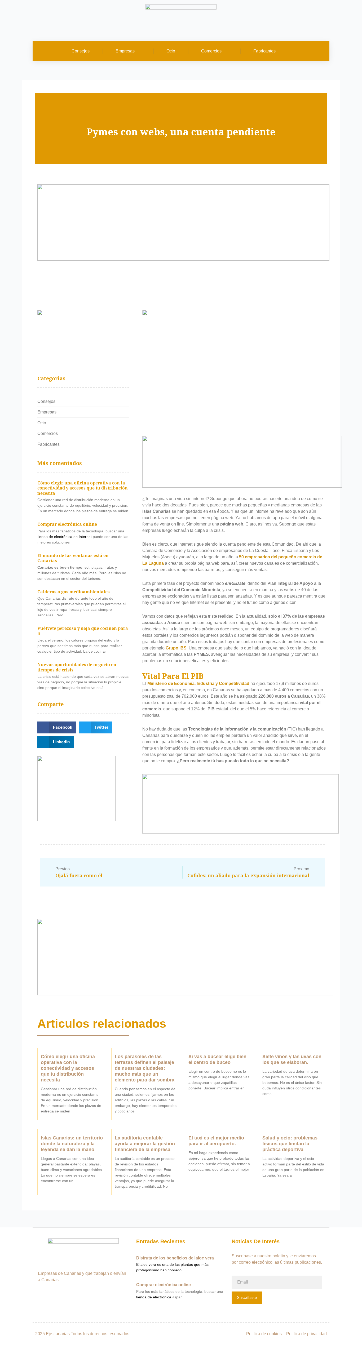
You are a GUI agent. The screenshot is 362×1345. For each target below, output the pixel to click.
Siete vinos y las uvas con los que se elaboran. (291, 1059)
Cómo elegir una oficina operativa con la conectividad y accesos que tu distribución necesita (82, 488)
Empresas (125, 51)
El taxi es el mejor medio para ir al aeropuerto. (216, 1140)
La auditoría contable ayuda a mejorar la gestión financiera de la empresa (145, 1143)
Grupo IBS (176, 648)
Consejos (81, 51)
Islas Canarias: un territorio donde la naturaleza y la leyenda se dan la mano (72, 1143)
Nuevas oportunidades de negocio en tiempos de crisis (76, 667)
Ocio (170, 51)
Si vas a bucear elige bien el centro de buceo (217, 1059)
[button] (322, 51)
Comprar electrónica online (67, 524)
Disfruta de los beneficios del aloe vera (175, 1258)
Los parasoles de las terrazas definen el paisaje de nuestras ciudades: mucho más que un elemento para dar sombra (144, 1068)
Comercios (211, 51)
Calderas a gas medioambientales (73, 592)
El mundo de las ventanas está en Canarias (73, 558)
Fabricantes (264, 51)
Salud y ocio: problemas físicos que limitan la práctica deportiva (289, 1143)
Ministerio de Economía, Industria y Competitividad (198, 683)
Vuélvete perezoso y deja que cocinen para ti (82, 630)
